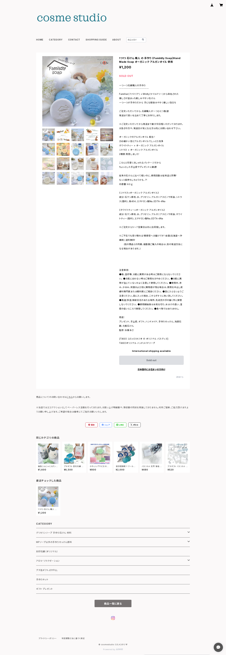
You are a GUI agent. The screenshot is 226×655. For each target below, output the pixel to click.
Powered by (109, 649)
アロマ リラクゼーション (48, 560)
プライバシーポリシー (48, 638)
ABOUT (116, 39)
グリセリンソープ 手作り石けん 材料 (53, 532)
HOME (39, 39)
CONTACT (74, 39)
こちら (70, 397)
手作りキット (42, 579)
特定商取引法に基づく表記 (73, 638)
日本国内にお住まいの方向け (151, 369)
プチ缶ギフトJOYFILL (46, 570)
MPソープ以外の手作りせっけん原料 (54, 542)
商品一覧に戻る (113, 603)
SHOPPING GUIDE (96, 39)
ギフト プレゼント (44, 589)
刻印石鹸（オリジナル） (47, 551)
